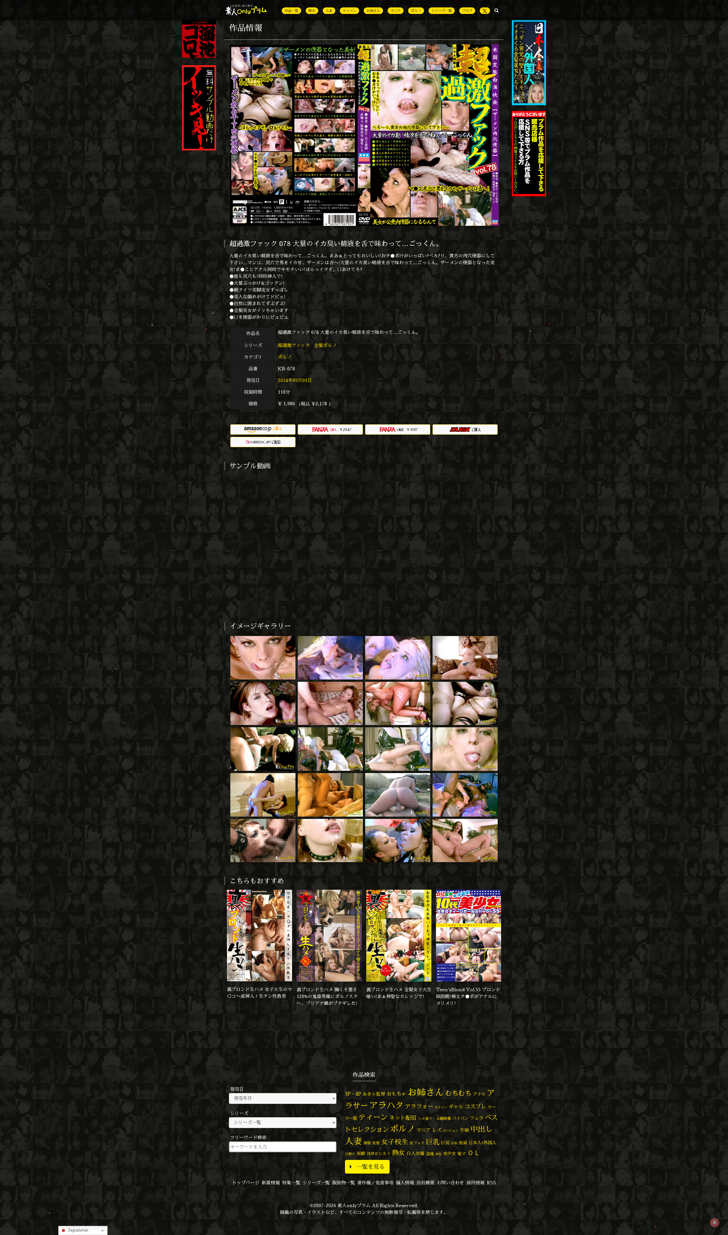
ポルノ (416, 10)
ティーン (349, 10)
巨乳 (433, 1142)
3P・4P (353, 1094)
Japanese (77, 1230)
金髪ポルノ (326, 345)
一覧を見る (370, 1166)
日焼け (350, 1153)
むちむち (458, 1093)
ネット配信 (402, 1118)
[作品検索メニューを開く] (497, 10)
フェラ (476, 1118)
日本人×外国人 (482, 1143)
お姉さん (373, 10)
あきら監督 (374, 1094)
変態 (376, 1142)
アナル (479, 1094)
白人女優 (415, 1153)
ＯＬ (473, 1152)
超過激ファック (294, 345)
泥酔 (361, 1153)
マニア (395, 10)
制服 (367, 1142)
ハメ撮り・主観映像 (434, 1118)
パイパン (460, 1118)
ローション (450, 1130)
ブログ (467, 10)
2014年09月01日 (295, 380)
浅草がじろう (378, 1153)
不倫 (464, 1130)
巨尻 (445, 1143)
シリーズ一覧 (441, 10)
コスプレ (475, 1106)
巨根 (454, 1143)
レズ (436, 1130)
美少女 (449, 1153)
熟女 (312, 10)
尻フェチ (417, 1143)
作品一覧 (291, 10)
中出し (481, 1129)
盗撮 (430, 1153)
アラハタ (386, 1105)
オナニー (441, 1107)
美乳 (438, 1154)
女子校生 (394, 1142)
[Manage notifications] (714, 1222)
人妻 (329, 10)
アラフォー (419, 1106)
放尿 (463, 1143)
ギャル (456, 1106)
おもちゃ (396, 1094)
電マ (461, 1153)
